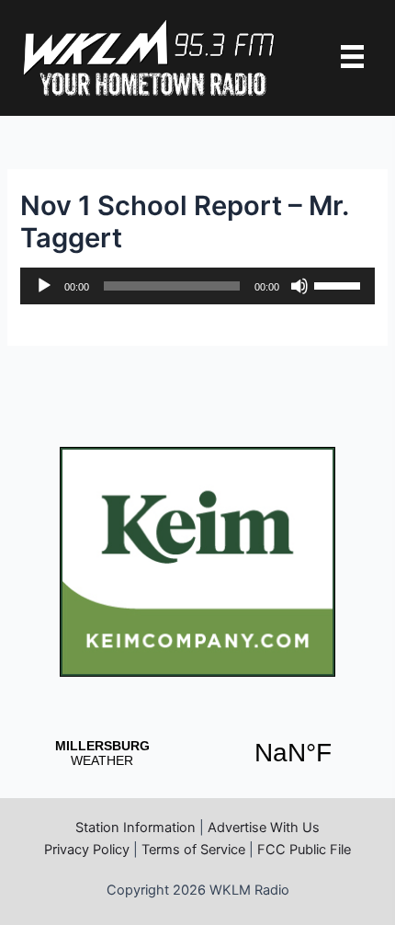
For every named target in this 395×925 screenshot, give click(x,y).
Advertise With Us (264, 827)
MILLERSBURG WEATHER (197, 753)
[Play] (44, 286)
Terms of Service (193, 849)
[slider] (340, 284)
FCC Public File (304, 849)
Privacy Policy (87, 849)
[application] (197, 286)
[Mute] (299, 286)
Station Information (135, 827)
